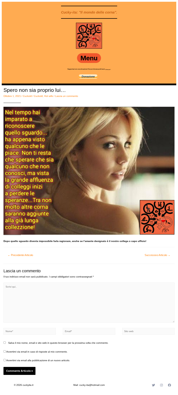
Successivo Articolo (157, 255)
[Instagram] (161, 385)
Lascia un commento (66, 96)
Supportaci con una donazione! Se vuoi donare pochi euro (86, 69)
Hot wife (48, 96)
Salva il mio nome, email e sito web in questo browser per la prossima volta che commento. (58, 342)
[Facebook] (169, 385)
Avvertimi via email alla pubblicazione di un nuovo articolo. (38, 360)
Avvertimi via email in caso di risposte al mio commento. (37, 351)
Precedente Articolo (20, 255)
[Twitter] (153, 385)
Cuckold (27, 96)
